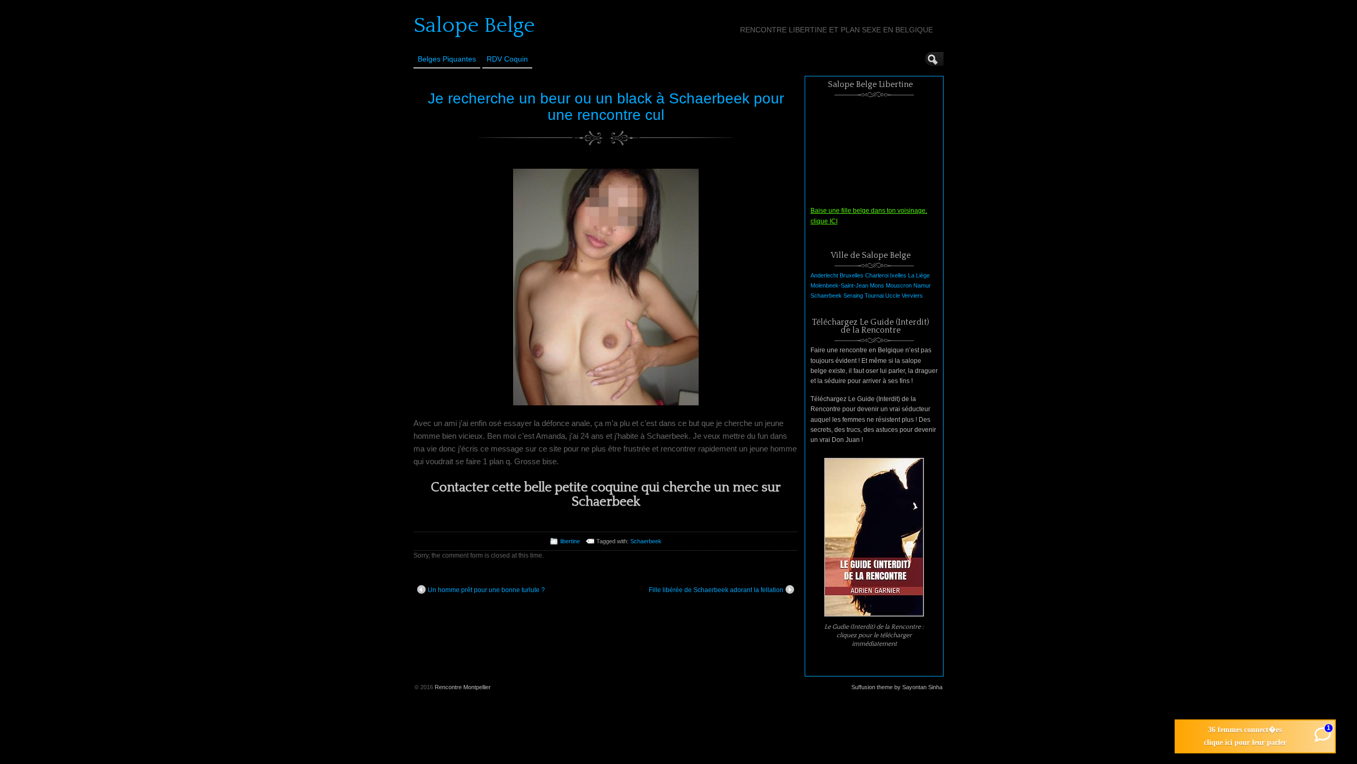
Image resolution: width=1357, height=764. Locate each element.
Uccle (892, 295)
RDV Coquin (507, 59)
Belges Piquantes (447, 59)
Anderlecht (824, 275)
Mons (877, 285)
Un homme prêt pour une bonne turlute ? (486, 590)
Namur (922, 285)
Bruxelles (851, 275)
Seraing (853, 295)
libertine (570, 541)
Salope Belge (474, 25)
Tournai (874, 295)
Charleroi (876, 275)
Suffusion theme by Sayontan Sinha (896, 687)
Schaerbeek (646, 541)
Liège (923, 275)
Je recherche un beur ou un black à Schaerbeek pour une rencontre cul (606, 106)
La (911, 275)
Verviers (912, 295)
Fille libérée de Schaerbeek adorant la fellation (716, 590)
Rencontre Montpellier (463, 687)
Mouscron (899, 285)
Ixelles (898, 275)
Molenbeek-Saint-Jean (839, 285)
